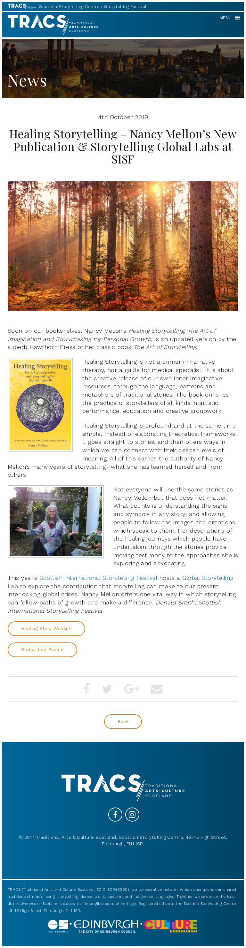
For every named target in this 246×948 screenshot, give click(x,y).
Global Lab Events (42, 649)
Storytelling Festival (125, 6)
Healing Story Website (46, 628)
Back (123, 721)
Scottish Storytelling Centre (69, 6)
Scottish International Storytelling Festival (98, 577)
